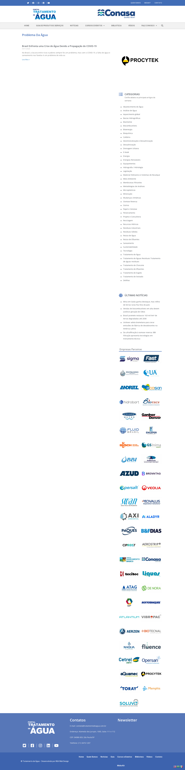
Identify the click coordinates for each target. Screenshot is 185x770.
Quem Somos (136, 3)
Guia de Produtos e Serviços (49, 26)
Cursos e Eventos (93, 26)
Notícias (74, 26)
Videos (149, 757)
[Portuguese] (178, 766)
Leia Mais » (26, 59)
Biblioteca (116, 26)
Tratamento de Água (31, 761)
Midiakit (147, 3)
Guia (112, 757)
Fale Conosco (148, 26)
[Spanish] (181, 766)
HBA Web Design (62, 761)
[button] (70, 14)
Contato (158, 3)
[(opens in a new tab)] (116, 13)
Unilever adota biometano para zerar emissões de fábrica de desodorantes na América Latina (140, 325)
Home (26, 26)
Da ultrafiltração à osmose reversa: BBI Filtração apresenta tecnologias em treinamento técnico (139, 335)
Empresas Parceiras (131, 349)
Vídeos (131, 26)
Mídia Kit (121, 766)
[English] (175, 766)
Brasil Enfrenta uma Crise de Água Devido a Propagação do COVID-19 (59, 46)
